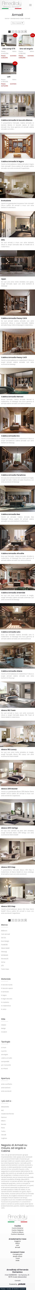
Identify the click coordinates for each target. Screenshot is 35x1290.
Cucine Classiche (17, 1230)
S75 (2, 966)
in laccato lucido (6, 985)
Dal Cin (3, 938)
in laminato (5, 992)
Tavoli (18, 1258)
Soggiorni (17, 1241)
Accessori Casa (17, 1252)
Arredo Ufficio (17, 1256)
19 (25, 32)
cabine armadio (6, 1058)
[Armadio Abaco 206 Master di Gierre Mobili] (17, 773)
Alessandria (5, 1107)
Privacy (3, 1289)
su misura (4, 1068)
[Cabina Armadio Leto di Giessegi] (17, 616)
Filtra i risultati (17, 23)
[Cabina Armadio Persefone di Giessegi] (17, 459)
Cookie (9, 1289)
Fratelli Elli (4, 945)
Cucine (17, 1226)
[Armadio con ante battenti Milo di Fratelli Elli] (17, 224)
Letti (17, 1245)
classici (3, 1025)
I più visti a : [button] (6, 1101)
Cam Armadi (5, 934)
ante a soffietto (6, 1084)
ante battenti (5, 1088)
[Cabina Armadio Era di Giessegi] (17, 420)
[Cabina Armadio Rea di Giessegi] (17, 499)
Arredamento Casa (17, 18)
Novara (3, 1124)
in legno (4, 995)
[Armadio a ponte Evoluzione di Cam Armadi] (17, 185)
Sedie (17, 1260)
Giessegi (4, 952)
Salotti (17, 1243)
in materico (5, 1002)
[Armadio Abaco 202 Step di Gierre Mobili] (17, 891)
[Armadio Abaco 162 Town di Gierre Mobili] (17, 695)
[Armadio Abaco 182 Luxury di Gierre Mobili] (17, 734)
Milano (3, 1121)
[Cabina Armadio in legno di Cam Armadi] (17, 146)
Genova (4, 1117)
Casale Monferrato (7, 1114)
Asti (2, 1110)
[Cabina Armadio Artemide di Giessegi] (17, 577)
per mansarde (6, 1065)
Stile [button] (3, 1019)
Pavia (3, 1128)
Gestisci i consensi (19, 1289)
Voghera (4, 1138)
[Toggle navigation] (30, 5)
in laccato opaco (7, 988)
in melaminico (6, 1006)
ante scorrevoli (6, 1091)
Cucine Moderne (17, 1228)
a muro (3, 1047)
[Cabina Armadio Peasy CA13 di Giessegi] (17, 342)
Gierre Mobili (5, 948)
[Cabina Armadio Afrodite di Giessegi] (17, 538)
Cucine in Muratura (17, 1234)
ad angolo (4, 1054)
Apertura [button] (5, 1078)
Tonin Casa (5, 969)
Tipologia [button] (5, 1041)
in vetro (3, 1009)
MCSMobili (4, 955)
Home (7, 18)
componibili (5, 1061)
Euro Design (5, 941)
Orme (3, 962)
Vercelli (3, 1135)
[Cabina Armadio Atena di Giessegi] (17, 655)
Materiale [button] (6, 979)
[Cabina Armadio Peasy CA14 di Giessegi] (17, 302)
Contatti (17, 1281)
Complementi (17, 1254)
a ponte (4, 1051)
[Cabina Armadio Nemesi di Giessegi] (17, 381)
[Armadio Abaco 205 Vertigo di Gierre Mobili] (17, 812)
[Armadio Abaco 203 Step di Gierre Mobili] (17, 851)
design (3, 1028)
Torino (3, 1131)
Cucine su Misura (17, 1232)
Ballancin (4, 931)
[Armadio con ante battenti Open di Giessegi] (17, 263)
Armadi (27, 18)
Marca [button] (4, 924)
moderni (4, 1032)
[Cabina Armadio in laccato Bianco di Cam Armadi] (17, 104)
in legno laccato (6, 999)
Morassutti (4, 959)
